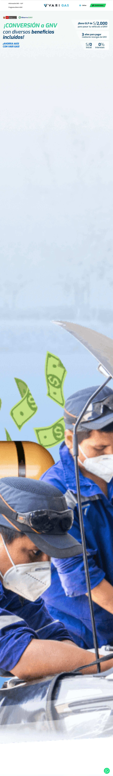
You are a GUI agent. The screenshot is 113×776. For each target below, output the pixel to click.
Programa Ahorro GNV (15, 7)
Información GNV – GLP (16, 3)
